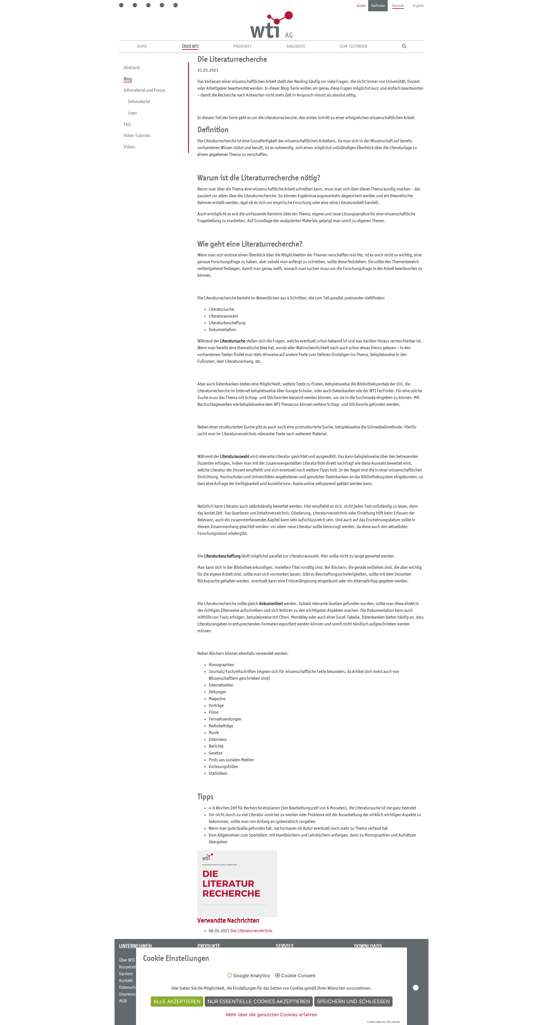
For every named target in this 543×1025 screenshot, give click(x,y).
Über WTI (190, 46)
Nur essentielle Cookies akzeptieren (259, 1001)
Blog (128, 79)
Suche (361, 6)
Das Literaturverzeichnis (251, 931)
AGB (123, 1001)
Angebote (295, 46)
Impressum (129, 994)
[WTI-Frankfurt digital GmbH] (271, 24)
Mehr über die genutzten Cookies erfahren (271, 1014)
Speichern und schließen (353, 1001)
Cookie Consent (298, 975)
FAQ (127, 124)
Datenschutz (130, 987)
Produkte (242, 46)
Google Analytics (251, 975)
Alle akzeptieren (177, 1001)
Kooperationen (132, 967)
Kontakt (126, 981)
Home (142, 46)
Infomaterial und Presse (144, 90)
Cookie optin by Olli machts (383, 1021)
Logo (132, 113)
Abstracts (132, 68)
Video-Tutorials (137, 136)
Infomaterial (139, 102)
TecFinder (378, 6)
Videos (129, 147)
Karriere (126, 974)
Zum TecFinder (353, 46)
